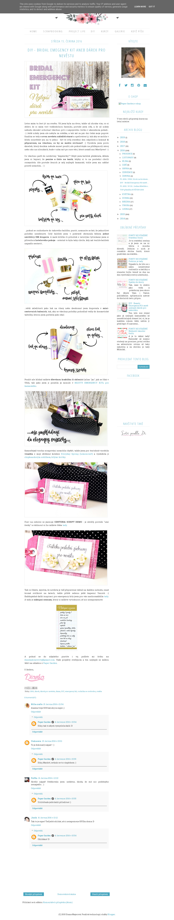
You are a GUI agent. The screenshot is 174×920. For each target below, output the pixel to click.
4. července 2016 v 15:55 (65, 759)
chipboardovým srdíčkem (37, 457)
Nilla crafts (36, 704)
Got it (152, 7)
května (126, 194)
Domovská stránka (67, 894)
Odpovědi (38, 717)
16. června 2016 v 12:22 (48, 778)
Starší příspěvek (100, 894)
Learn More (140, 7)
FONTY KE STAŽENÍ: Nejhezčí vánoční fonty (138, 331)
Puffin (34, 778)
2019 (122, 137)
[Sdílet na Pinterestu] (36, 688)
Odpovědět (36, 711)
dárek (37, 691)
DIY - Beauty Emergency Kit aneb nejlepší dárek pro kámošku (138, 306)
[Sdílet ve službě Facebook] (33, 688)
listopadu (128, 157)
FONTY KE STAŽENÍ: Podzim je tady (138, 260)
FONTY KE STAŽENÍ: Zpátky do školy (138, 281)
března (126, 201)
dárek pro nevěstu (47, 691)
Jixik (34, 817)
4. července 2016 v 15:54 (65, 722)
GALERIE (120, 31)
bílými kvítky (58, 457)
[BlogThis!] (28, 688)
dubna (126, 198)
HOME (33, 31)
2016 (32, 691)
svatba (99, 691)
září (124, 165)
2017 (122, 146)
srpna (126, 168)
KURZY (105, 31)
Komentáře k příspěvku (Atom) (58, 902)
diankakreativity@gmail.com (39, 659)
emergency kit (71, 691)
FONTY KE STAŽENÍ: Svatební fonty (138, 236)
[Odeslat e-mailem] (25, 688)
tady (65, 525)
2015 (122, 214)
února (126, 205)
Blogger (111, 914)
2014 (122, 218)
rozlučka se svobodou (87, 691)
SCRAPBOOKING (53, 31)
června (126, 176)
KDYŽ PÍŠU (137, 31)
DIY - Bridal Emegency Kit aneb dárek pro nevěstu (135, 183)
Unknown (36, 741)
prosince (127, 153)
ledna (125, 209)
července (127, 172)
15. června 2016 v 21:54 (53, 704)
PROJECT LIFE (77, 31)
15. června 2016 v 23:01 (52, 741)
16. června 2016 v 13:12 (48, 817)
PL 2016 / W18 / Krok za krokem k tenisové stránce (135, 179)
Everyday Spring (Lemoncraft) (77, 453)
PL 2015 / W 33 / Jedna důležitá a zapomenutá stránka (135, 186)
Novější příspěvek (33, 894)
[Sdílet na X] (31, 688)
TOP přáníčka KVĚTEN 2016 (132, 190)
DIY (93, 31)
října (125, 161)
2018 (122, 141)
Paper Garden (50, 663)
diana (58, 691)
